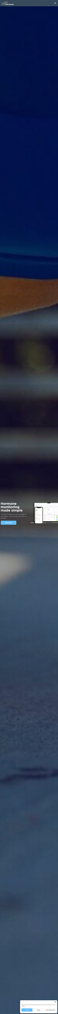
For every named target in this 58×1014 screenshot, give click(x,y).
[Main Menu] (55, 3)
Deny (38, 1010)
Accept (27, 1010)
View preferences (50, 1010)
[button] (55, 1002)
